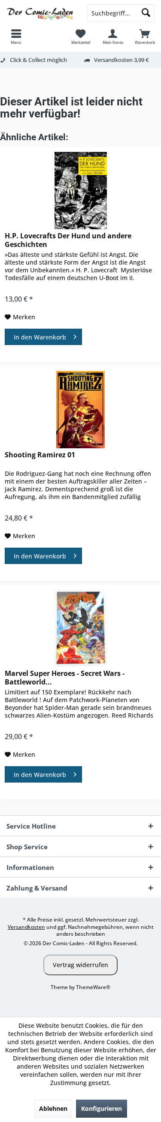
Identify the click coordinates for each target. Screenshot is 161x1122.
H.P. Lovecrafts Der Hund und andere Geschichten (68, 240)
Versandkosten (26, 927)
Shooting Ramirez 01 (40, 454)
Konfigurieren (101, 1108)
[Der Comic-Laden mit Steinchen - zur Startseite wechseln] (40, 13)
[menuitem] (16, 37)
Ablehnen (53, 1108)
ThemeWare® (93, 987)
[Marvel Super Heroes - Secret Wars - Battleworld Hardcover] (80, 628)
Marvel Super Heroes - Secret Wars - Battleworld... (65, 677)
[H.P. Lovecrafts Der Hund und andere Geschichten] (80, 190)
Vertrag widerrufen (80, 965)
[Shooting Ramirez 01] (80, 409)
